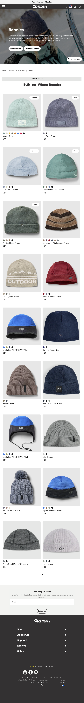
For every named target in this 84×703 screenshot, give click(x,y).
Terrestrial (7, 508)
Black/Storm (9, 294)
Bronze (15, 133)
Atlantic (7, 401)
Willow (7, 347)
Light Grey (44, 454)
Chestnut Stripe (44, 240)
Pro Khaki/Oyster (4, 294)
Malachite (44, 187)
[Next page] (45, 574)
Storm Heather (46, 347)
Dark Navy (44, 347)
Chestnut (9, 187)
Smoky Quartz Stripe (46, 240)
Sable (7, 240)
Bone (9, 508)
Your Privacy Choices (63, 680)
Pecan (9, 240)
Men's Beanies (15, 48)
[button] (80, 6)
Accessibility (54, 677)
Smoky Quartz (44, 133)
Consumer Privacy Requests (34, 680)
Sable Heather (55, 240)
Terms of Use (21, 679)
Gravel (46, 187)
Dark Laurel (4, 240)
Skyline (49, 187)
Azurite (18, 133)
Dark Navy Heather (44, 401)
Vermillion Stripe (49, 240)
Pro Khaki (7, 187)
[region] (42, 2)
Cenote (9, 347)
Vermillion (44, 294)
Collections (11, 71)
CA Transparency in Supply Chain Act (43, 681)
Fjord (4, 187)
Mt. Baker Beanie (76, 59)
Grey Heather (49, 401)
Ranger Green (12, 133)
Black (24, 133)
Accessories (21, 71)
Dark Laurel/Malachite (7, 294)
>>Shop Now (48, 2)
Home (4, 71)
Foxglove (21, 133)
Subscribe (42, 611)
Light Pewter (7, 133)
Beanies (30, 71)
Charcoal (46, 561)
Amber (9, 133)
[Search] (60, 6)
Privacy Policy (26, 679)
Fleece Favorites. (38, 2)
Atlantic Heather (52, 240)
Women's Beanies (32, 48)
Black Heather (58, 240)
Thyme (4, 133)
